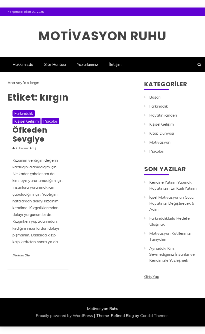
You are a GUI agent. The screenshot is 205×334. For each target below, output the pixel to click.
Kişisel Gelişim (26, 121)
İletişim (115, 64)
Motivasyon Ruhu (102, 36)
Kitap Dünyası (161, 133)
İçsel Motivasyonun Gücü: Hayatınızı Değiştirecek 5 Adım (171, 203)
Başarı (154, 97)
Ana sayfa (17, 82)
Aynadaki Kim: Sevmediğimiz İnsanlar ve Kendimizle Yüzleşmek (172, 254)
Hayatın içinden (163, 115)
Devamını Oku (21, 255)
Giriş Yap (151, 276)
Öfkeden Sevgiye (30, 134)
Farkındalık (23, 113)
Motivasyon (159, 142)
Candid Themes (154, 315)
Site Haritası (55, 64)
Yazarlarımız (87, 64)
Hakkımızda (22, 64)
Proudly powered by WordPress (64, 315)
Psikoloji (50, 121)
